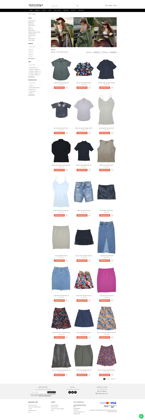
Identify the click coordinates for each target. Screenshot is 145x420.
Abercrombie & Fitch (34, 87)
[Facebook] (69, 392)
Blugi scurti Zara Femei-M (83, 210)
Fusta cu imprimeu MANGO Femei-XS (106, 332)
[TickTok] (72, 392)
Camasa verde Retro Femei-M (61, 82)
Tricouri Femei (31, 40)
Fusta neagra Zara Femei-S (106, 210)
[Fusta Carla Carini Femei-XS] (106, 280)
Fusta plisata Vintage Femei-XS (84, 295)
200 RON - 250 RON (34, 74)
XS (30, 51)
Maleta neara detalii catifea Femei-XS (61, 165)
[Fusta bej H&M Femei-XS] (61, 237)
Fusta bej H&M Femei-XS (61, 255)
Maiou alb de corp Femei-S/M (61, 210)
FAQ (29, 412)
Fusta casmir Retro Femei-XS (84, 332)
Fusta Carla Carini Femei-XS (106, 295)
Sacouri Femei (31, 38)
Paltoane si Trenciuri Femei (34, 32)
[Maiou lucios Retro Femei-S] (106, 151)
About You (32, 89)
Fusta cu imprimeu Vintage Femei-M (61, 332)
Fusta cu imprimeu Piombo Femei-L (106, 370)
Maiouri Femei (31, 30)
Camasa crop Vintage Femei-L (83, 82)
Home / (30, 14)
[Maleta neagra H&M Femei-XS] (83, 151)
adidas (31, 93)
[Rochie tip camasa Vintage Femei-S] (83, 110)
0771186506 (102, 391)
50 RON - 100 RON (34, 69)
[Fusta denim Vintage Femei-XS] (61, 280)
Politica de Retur (54, 407)
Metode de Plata (54, 405)
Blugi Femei (30, 22)
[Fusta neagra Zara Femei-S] (106, 192)
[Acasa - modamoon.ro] (35, 6)
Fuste (29, 27)
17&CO (31, 86)
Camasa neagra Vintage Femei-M (106, 82)
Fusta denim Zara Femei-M (106, 255)
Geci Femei (30, 28)
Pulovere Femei (31, 35)
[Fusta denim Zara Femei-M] (106, 237)
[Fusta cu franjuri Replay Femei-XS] (83, 237)
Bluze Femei (31, 24)
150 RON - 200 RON (34, 73)
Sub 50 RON (32, 67)
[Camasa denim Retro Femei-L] (61, 109)
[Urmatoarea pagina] (115, 379)
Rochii (29, 37)
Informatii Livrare (32, 410)
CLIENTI (53, 402)
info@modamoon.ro (102, 393)
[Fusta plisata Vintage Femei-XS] (83, 280)
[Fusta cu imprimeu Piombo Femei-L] (106, 355)
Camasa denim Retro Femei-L (61, 128)
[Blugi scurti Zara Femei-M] (83, 191)
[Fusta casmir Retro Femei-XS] (83, 318)
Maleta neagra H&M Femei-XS (83, 165)
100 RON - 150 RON (34, 71)
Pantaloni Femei (32, 33)
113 (112, 379)
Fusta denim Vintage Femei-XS (61, 295)
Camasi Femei (31, 25)
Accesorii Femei (31, 20)
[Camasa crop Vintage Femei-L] (83, 69)
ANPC (52, 410)
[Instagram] (75, 392)
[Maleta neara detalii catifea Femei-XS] (61, 151)
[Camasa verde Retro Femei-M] (61, 69)
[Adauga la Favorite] (66, 88)
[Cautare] (77, 6)
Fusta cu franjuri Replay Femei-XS (83, 255)
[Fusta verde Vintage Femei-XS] (83, 355)
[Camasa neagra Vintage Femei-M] (106, 69)
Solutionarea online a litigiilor (57, 408)
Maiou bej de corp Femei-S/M (106, 128)
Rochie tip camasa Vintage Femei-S (84, 128)
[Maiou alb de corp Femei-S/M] (61, 192)
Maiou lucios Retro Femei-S (106, 165)
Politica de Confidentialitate (45, 395)
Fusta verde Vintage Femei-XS (83, 370)
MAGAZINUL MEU (33, 402)
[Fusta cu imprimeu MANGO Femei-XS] (106, 318)
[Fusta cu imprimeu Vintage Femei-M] (61, 318)
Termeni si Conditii (32, 405)
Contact (30, 408)
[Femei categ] (84, 32)
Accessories (32, 91)
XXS (30, 49)
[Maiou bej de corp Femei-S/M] (106, 110)
